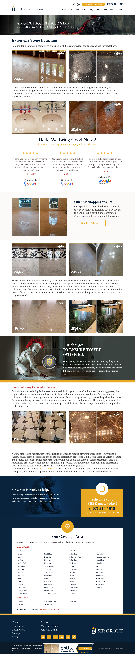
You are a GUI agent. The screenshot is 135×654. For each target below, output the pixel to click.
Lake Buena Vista (50, 594)
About (98, 9)
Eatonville (47, 557)
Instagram (43, 637)
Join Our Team (49, 629)
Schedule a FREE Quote (93, 4)
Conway (47, 551)
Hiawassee (47, 581)
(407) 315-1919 (115, 3)
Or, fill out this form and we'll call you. (102, 512)
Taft (96, 566)
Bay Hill (21, 569)
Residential (67, 9)
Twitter (55, 637)
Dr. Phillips (48, 554)
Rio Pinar (98, 551)
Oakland (72, 572)
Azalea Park (22, 563)
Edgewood (47, 563)
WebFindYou (119, 648)
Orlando (72, 578)
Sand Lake (99, 554)
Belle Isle (21, 575)
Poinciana (72, 601)
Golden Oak (48, 575)
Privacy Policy (26, 648)
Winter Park (99, 585)
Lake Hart (73, 554)
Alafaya (20, 551)
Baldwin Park (22, 566)
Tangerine (99, 569)
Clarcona (21, 585)
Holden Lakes (49, 585)
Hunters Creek (49, 591)
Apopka (20, 557)
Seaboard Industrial (102, 557)
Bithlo (20, 578)
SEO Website (102, 648)
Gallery (90, 9)
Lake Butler (73, 551)
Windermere (99, 578)
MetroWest (73, 569)
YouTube (61, 637)
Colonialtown (22, 594)
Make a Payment (50, 625)
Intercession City (50, 601)
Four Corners (48, 572)
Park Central (73, 585)
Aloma (20, 554)
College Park (22, 591)
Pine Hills (73, 591)
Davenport (21, 604)
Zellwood (98, 588)
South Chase (99, 560)
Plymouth (72, 594)
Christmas (21, 581)
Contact (120, 9)
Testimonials (108, 9)
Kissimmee (48, 604)
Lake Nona (73, 560)
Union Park (99, 572)
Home (15, 622)
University (99, 575)
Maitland (72, 566)
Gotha (46, 578)
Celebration (22, 601)
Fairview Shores (49, 566)
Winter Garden (100, 581)
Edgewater (47, 560)
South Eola (99, 563)
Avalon (20, 560)
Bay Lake (21, 572)
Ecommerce (109, 648)
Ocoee (71, 575)
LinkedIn (68, 637)
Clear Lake (21, 588)
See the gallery (89, 222)
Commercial (79, 9)
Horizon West (48, 588)
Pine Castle (73, 588)
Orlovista (72, 581)
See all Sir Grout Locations (49, 609)
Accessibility (15, 648)
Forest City (48, 569)
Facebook (49, 637)
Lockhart (72, 563)
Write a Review (73, 4)
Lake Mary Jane (75, 557)
